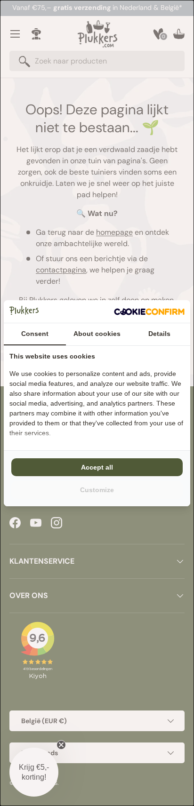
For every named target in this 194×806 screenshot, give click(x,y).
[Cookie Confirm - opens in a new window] (149, 311)
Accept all (97, 467)
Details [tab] (159, 333)
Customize (97, 490)
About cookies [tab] (97, 333)
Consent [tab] (34, 333)
